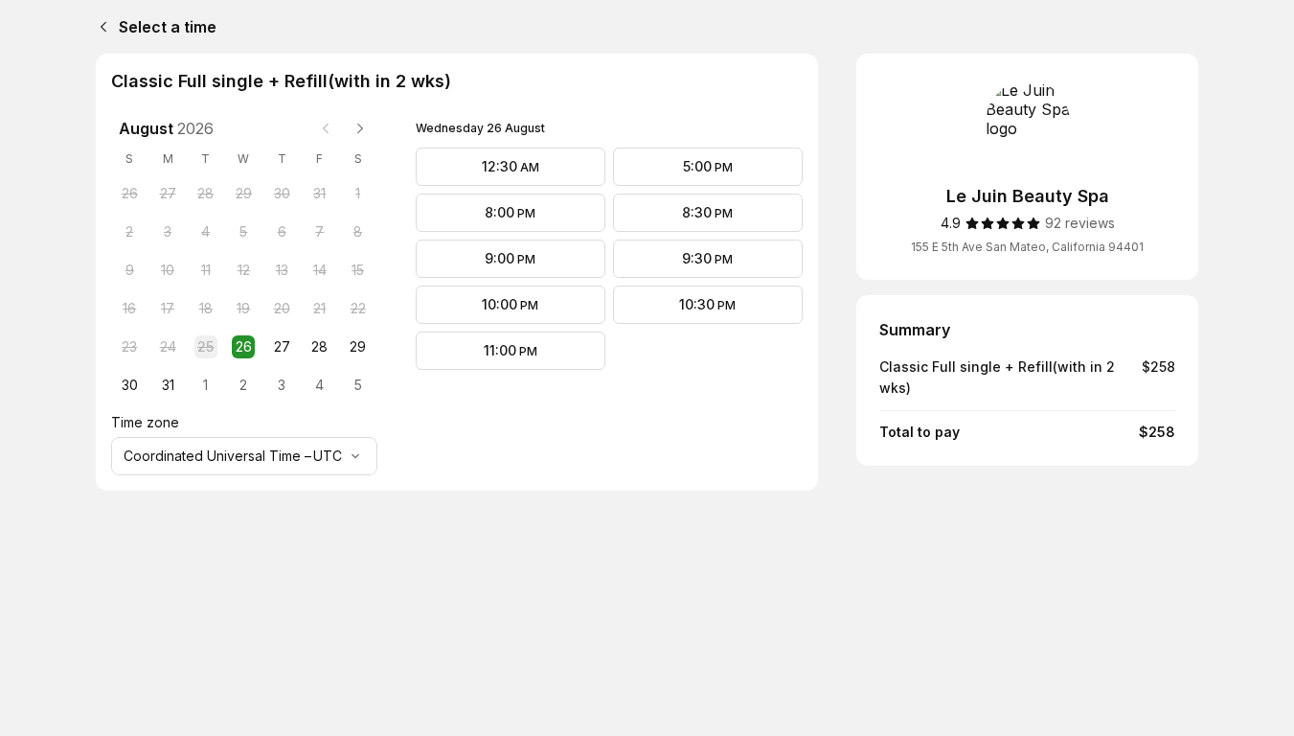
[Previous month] (325, 128)
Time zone (145, 422)
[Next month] (360, 128)
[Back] (99, 27)
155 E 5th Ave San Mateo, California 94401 (1027, 247)
